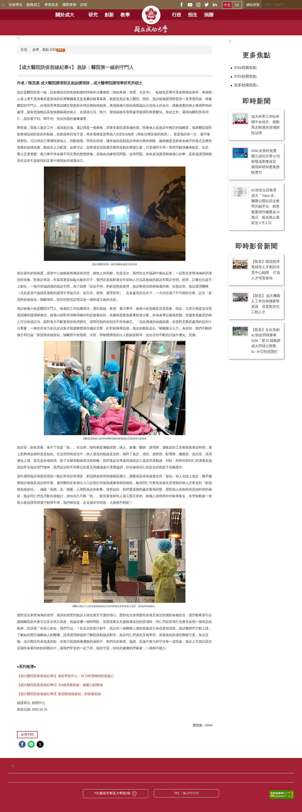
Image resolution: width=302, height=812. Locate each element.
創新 (109, 14)
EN (237, 5)
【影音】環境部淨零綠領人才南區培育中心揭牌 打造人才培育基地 (265, 269)
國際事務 (69, 5)
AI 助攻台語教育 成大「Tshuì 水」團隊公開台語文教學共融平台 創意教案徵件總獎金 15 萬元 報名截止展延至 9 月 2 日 (265, 206)
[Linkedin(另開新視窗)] (215, 4)
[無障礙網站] (281, 794)
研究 (93, 14)
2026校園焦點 (245, 68)
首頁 (24, 50)
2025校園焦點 (245, 76)
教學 (125, 14)
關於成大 (64, 14)
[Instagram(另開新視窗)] (198, 4)
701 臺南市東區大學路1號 (112, 793)
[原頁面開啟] (151, 11)
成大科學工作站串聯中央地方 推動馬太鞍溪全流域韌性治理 (265, 124)
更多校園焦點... (246, 85)
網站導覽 (253, 5)
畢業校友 (51, 5)
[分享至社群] (23, 745)
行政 (176, 14)
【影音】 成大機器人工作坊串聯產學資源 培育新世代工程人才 (265, 304)
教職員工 (33, 5)
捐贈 (209, 14)
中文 (227, 5)
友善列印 (27, 735)
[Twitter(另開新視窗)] (206, 4)
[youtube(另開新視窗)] (190, 4)
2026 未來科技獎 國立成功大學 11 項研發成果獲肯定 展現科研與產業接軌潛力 (265, 162)
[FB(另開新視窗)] (182, 4)
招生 (192, 14)
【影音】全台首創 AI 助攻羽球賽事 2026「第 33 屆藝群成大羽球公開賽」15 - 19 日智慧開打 (266, 341)
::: (3, 5)
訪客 (83, 5)
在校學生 (15, 5)
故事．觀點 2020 (44, 50)
